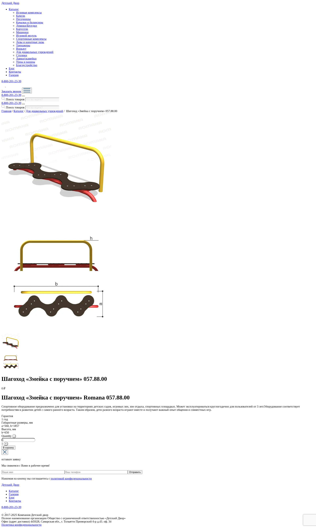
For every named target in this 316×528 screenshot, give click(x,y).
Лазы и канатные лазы (30, 42)
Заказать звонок (11, 91)
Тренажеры (23, 45)
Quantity (6, 436)
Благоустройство (26, 65)
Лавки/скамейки (26, 58)
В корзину (8, 447)
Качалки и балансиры (29, 22)
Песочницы (23, 19)
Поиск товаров (15, 99)
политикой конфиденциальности (71, 478)
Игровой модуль (26, 35)
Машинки (22, 32)
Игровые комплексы (29, 12)
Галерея (13, 75)
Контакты (15, 71)
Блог (12, 68)
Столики (21, 55)
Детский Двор (10, 3)
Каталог (14, 9)
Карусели (22, 29)
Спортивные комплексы (31, 38)
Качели (20, 15)
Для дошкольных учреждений (34, 52)
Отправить (135, 472)
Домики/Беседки (26, 25)
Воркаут (21, 48)
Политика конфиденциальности (21, 524)
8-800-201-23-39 (11, 81)
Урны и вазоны (25, 61)
